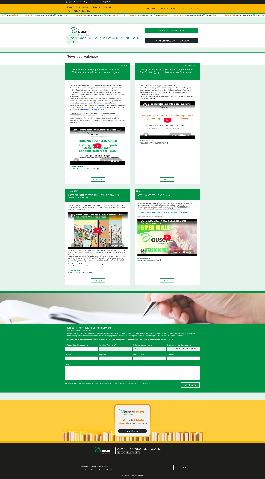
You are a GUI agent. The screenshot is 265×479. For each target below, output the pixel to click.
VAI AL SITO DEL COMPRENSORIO (172, 40)
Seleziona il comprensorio (142, 345)
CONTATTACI (186, 8)
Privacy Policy (125, 476)
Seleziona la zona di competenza (179, 345)
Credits (141, 476)
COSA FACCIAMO (168, 8)
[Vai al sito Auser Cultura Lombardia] (132, 15)
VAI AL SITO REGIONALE (171, 30)
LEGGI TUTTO (97, 179)
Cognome (103, 355)
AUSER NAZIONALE (185, 467)
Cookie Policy (134, 476)
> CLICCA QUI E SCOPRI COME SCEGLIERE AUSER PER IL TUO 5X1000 (163, 212)
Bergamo (87, 2)
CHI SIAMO (151, 8)
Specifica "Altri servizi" (107, 345)
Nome (68, 355)
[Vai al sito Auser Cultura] (132, 420)
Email (139, 355)
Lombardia (78, 2)
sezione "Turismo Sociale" (94, 109)
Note (67, 364)
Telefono (171, 355)
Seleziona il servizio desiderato (76, 345)
